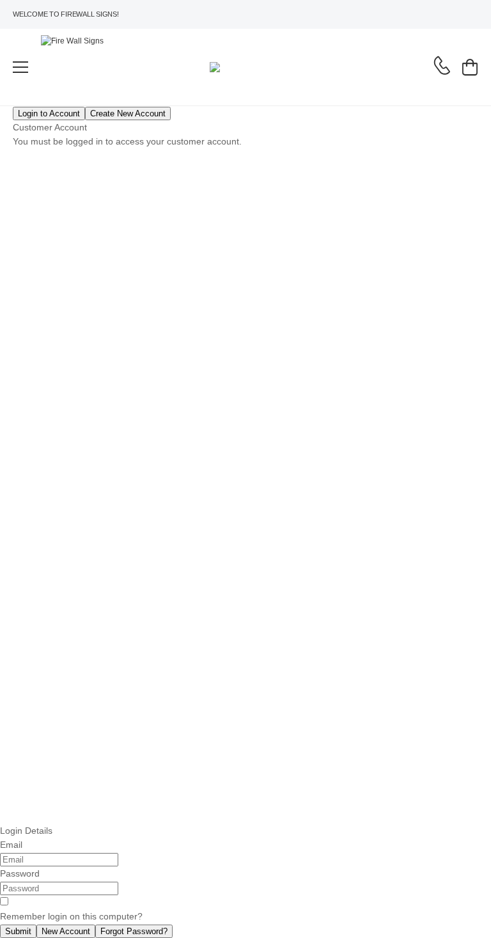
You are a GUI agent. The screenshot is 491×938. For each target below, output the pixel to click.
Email (11, 845)
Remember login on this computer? (71, 916)
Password (20, 873)
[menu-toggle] (20, 67)
